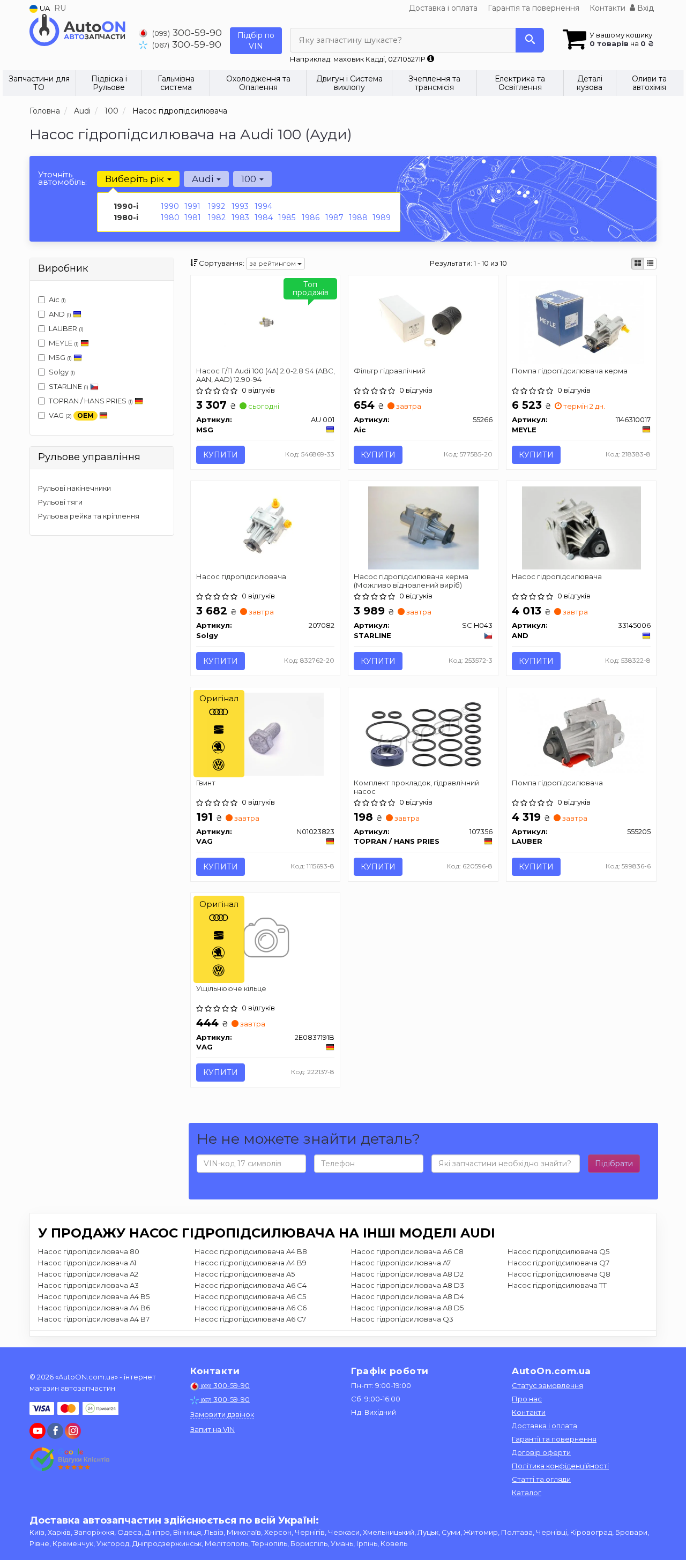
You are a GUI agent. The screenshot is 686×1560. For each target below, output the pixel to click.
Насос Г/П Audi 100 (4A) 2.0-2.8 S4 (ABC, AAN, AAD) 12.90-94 (265, 374)
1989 (381, 217)
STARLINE (68, 386)
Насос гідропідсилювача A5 (245, 1274)
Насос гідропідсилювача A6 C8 (407, 1251)
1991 (192, 206)
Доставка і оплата (443, 8)
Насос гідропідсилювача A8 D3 (407, 1285)
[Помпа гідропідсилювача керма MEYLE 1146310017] (581, 321)
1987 (334, 217)
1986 (310, 217)
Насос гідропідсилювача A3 (88, 1285)
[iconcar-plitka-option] (637, 263)
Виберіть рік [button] (135, 179)
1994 (263, 206)
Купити (220, 455)
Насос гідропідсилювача (241, 576)
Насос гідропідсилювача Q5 (558, 1251)
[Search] (530, 40)
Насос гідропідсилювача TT (557, 1285)
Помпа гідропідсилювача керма (570, 370)
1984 (264, 217)
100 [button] (249, 179)
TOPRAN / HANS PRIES (91, 400)
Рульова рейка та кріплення (88, 516)
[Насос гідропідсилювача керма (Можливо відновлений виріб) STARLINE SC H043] (423, 527)
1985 (286, 217)
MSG (60, 357)
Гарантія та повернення (533, 8)
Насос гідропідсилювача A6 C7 (250, 1319)
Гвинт (205, 782)
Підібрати (614, 1163)
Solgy (62, 372)
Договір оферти (541, 1452)
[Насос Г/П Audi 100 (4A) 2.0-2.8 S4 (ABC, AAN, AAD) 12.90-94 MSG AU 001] (265, 321)
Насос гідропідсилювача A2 (88, 1274)
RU (60, 8)
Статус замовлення (547, 1385)
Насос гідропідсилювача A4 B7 (94, 1319)
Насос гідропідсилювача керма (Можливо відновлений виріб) (411, 580)
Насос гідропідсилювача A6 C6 (251, 1307)
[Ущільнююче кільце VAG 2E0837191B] (265, 939)
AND (60, 314)
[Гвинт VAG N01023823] (265, 733)
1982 (217, 217)
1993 (240, 206)
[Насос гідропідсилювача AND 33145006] (581, 527)
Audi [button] (203, 179)
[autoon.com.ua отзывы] (71, 1459)
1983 (240, 217)
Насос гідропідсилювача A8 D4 (407, 1296)
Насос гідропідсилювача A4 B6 (94, 1307)
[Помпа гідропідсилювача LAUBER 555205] (581, 733)
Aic (57, 299)
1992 (216, 206)
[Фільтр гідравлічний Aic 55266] (423, 321)
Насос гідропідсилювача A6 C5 (250, 1296)
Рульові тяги (60, 502)
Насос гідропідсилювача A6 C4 (251, 1285)
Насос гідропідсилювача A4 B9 (251, 1262)
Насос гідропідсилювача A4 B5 (94, 1296)
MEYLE (64, 343)
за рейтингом (273, 263)
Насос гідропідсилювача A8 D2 (407, 1274)
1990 (170, 206)
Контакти (607, 8)
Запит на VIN (212, 1429)
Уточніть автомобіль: (62, 178)
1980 (170, 217)
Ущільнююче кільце (231, 988)
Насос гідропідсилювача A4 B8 (251, 1251)
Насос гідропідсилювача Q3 (402, 1319)
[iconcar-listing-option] (650, 263)
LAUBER (66, 328)
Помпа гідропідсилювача (557, 782)
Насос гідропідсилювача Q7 (558, 1262)
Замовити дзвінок (222, 1414)
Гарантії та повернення (554, 1439)
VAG (71, 415)
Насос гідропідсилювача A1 (87, 1262)
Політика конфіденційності (560, 1465)
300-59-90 (187, 32)
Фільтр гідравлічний (390, 370)
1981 (192, 217)
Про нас (527, 1398)
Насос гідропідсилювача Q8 (559, 1274)
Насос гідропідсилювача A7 (401, 1262)
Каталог (526, 1492)
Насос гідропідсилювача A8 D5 (407, 1307)
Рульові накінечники (74, 488)
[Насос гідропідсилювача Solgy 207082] (265, 527)
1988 (358, 217)
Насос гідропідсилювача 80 (88, 1251)
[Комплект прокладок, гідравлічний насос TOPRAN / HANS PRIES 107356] (423, 733)
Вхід (644, 8)
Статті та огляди (541, 1479)
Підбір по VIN (255, 41)
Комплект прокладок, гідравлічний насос (416, 786)
